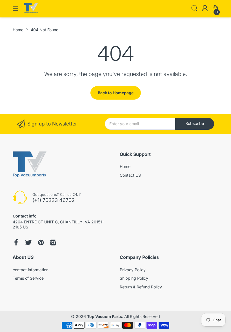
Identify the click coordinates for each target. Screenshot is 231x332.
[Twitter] (28, 242)
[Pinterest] (40, 242)
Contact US (130, 175)
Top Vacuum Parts (104, 316)
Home (125, 166)
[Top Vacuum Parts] (31, 12)
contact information (30, 269)
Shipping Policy (134, 278)
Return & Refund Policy (141, 286)
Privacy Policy (133, 269)
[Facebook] (16, 242)
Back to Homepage (116, 92)
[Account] (205, 8)
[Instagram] (53, 242)
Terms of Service (28, 278)
